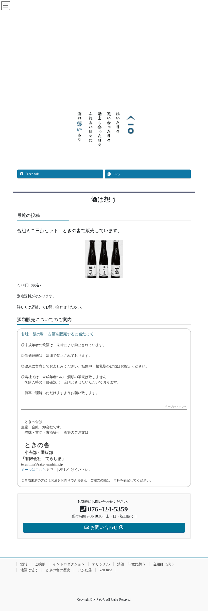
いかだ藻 (85, 570)
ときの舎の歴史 (57, 570)
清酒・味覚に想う (131, 564)
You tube (105, 570)
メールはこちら (33, 470)
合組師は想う (163, 564)
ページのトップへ (176, 406)
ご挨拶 (40, 564)
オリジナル (101, 564)
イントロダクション (69, 564)
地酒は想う (29, 570)
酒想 (23, 564)
